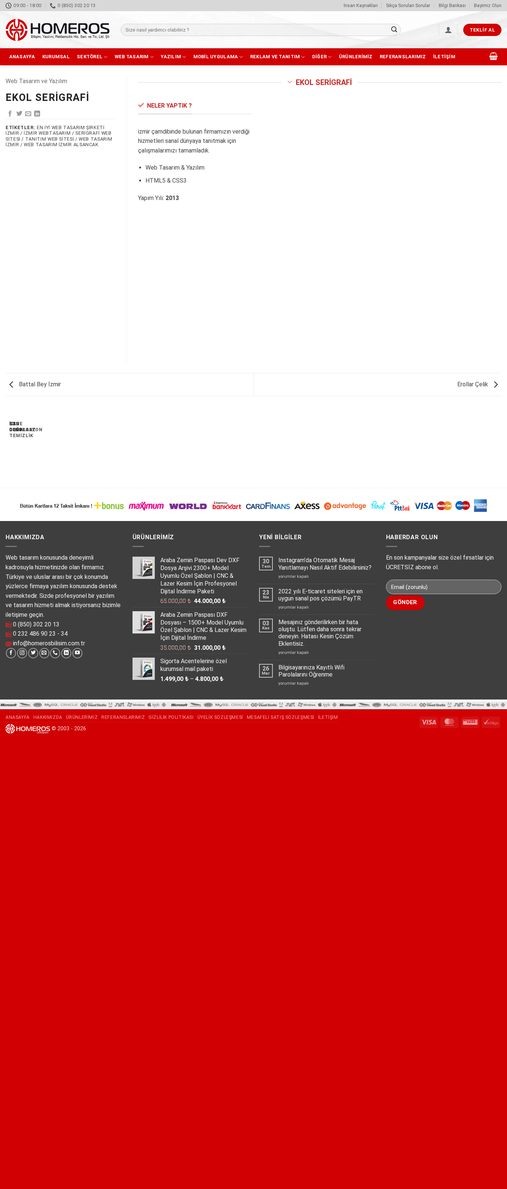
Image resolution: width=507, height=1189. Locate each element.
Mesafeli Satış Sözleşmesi (280, 717)
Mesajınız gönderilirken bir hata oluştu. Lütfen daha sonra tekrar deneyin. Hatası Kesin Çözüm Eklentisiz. (320, 633)
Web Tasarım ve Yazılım (36, 81)
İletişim (444, 56)
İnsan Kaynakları (361, 5)
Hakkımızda (47, 717)
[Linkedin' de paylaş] (37, 114)
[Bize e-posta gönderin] (44, 653)
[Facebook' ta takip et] (11, 653)
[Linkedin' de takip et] (66, 653)
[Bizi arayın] (55, 653)
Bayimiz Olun (487, 5)
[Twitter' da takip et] (33, 653)
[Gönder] (394, 30)
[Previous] (7, 444)
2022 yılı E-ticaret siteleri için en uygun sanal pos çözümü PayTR (320, 595)
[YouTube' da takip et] (77, 653)
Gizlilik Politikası (171, 717)
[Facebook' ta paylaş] (10, 114)
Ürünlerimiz (356, 56)
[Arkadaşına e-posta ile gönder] (28, 114)
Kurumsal (56, 56)
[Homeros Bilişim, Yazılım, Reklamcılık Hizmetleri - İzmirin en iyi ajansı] (57, 30)
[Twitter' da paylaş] (19, 114)
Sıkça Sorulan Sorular (408, 5)
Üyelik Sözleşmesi (220, 717)
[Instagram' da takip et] (22, 653)
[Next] (27, 444)
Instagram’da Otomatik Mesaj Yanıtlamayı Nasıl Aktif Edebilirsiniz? (325, 564)
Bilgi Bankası (452, 5)
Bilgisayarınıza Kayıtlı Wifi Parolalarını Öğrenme (311, 671)
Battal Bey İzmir (39, 384)
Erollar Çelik (473, 384)
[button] (448, 30)
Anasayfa (22, 56)
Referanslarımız (403, 56)
